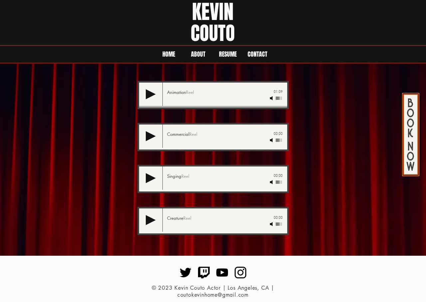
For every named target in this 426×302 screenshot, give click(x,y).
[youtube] (222, 272)
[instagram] (240, 272)
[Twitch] (204, 272)
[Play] (151, 94)
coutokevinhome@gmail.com (213, 294)
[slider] (279, 98)
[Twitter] (185, 272)
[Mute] (272, 98)
